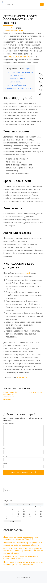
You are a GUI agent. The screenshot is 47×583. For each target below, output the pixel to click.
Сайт (5, 463)
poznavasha (9, 28)
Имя (5, 449)
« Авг (12, 521)
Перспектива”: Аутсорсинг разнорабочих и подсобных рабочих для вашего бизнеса (22, 543)
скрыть (28, 69)
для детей (25, 273)
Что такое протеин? (36, 392)
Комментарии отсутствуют (14, 30)
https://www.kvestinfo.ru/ (20, 57)
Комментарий (8, 424)
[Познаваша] (9, 4)
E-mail (6, 456)
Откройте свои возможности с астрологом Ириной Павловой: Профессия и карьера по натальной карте (23, 550)
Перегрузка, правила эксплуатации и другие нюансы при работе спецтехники (23, 563)
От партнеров (22, 377)
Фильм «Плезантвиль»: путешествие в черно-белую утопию (20, 557)
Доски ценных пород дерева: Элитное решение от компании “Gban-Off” (20, 538)
